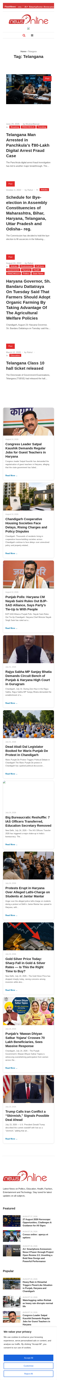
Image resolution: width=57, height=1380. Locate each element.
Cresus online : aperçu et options (35, 1236)
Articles (44, 189)
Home (23, 51)
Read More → (11, 475)
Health (37, 270)
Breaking (15, 127)
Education (15, 355)
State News (38, 273)
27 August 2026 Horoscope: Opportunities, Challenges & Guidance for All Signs (37, 1222)
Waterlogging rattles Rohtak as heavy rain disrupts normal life (38, 1303)
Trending (42, 127)
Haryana (26, 270)
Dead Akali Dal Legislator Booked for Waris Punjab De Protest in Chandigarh (26, 751)
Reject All (28, 1374)
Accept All (28, 1358)
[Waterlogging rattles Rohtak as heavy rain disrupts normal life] (11, 1302)
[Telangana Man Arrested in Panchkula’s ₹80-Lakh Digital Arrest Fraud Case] (28, 96)
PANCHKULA (28, 127)
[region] (28, 1353)
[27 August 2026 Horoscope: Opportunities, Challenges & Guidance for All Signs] (11, 1221)
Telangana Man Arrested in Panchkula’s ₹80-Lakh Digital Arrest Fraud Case (27, 145)
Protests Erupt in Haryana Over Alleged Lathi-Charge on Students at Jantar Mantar (27, 892)
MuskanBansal (32, 124)
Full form (40, 266)
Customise (28, 1366)
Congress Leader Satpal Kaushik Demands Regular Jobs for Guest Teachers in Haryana (36, 1320)
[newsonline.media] (28, 19)
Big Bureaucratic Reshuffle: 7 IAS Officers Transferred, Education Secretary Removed (28, 821)
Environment (26, 266)
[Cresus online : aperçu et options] (11, 1236)
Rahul (30, 190)
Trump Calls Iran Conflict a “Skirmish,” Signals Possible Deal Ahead (27, 1116)
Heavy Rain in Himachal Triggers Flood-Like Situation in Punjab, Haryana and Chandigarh (37, 1286)
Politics (26, 273)
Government (13, 270)
